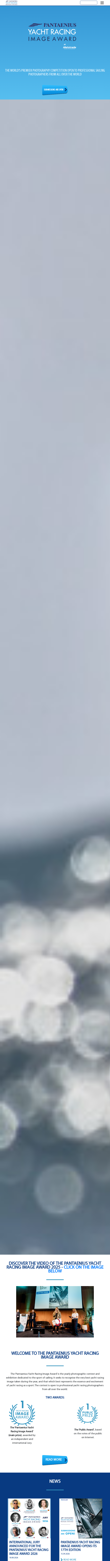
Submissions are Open (53, 89)
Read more (54, 1459)
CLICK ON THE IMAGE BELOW (76, 1269)
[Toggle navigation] (102, 3)
